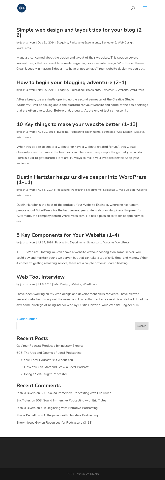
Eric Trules (23, 400)
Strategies (108, 132)
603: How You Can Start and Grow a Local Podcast (52, 367)
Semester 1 (110, 190)
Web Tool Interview (40, 276)
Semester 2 (109, 42)
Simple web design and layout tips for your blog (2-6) (80, 32)
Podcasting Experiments (85, 42)
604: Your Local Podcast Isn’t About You (44, 360)
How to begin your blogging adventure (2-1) (71, 82)
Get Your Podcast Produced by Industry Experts (50, 345)
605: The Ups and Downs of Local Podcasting (48, 353)
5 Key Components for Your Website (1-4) (67, 235)
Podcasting (63, 190)
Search (141, 326)
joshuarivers (28, 42)
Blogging (62, 42)
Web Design (125, 42)
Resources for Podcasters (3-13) (69, 422)
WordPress (23, 48)
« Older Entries (26, 319)
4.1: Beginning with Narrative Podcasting (69, 408)
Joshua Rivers (26, 393)
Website (123, 90)
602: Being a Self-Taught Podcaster (41, 374)
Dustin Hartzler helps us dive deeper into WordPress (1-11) (81, 180)
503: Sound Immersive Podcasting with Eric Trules (76, 393)
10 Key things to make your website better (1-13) (77, 124)
